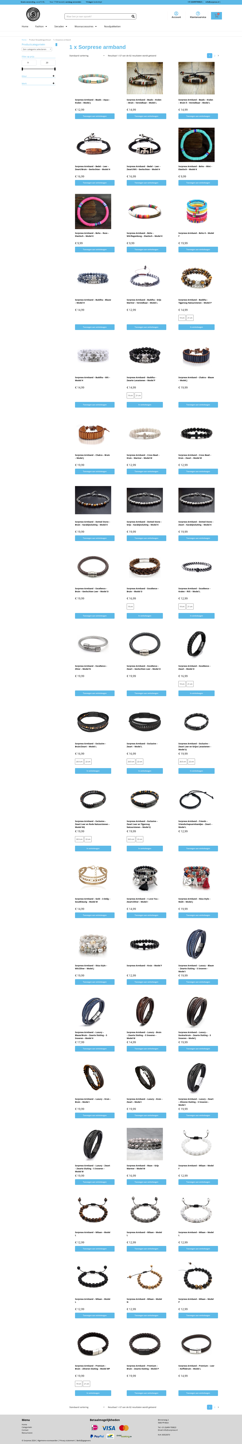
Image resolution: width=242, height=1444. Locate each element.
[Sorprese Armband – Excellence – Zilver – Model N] (93, 644)
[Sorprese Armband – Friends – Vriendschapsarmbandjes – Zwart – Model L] (196, 800)
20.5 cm (79, 761)
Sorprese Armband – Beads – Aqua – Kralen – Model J (92, 101)
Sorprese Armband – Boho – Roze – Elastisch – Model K (92, 234)
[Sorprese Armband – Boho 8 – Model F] (196, 211)
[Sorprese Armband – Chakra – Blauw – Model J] (196, 356)
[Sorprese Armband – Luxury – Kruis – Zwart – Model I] (145, 1077)
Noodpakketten (112, 26)
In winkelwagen (196, 327)
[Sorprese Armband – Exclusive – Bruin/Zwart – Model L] (93, 722)
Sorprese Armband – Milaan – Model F (196, 1167)
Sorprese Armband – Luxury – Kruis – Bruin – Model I (93, 1100)
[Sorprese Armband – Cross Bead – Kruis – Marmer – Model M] (145, 433)
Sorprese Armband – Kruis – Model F (144, 965)
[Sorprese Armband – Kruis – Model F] (145, 944)
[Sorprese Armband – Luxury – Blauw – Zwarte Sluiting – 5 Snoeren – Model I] (196, 944)
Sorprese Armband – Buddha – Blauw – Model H (93, 301)
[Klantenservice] (198, 13)
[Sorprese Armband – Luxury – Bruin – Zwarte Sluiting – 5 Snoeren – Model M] (145, 1011)
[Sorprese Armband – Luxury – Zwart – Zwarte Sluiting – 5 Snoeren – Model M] (93, 1144)
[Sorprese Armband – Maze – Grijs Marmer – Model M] (145, 1144)
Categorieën (27, 1427)
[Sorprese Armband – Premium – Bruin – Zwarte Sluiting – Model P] (145, 1344)
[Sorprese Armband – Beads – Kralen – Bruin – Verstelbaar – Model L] (145, 78)
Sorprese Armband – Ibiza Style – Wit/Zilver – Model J (91, 967)
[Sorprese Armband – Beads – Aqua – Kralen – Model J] (93, 78)
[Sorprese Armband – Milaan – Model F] (196, 1144)
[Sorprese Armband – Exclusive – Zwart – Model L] (145, 722)
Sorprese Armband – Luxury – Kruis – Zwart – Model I (145, 1100)
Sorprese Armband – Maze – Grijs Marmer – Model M (143, 1167)
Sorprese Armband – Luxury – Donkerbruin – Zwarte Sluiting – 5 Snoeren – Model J (194, 1035)
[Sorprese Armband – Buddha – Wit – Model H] (93, 356)
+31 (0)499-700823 (168, 1427)
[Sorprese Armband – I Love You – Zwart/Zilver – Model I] (145, 877)
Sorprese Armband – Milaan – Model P (196, 1300)
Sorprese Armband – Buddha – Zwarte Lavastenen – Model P (141, 379)
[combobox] (37, 49)
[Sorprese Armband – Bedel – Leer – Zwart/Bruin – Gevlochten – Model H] (93, 145)
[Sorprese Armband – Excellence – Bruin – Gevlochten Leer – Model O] (93, 567)
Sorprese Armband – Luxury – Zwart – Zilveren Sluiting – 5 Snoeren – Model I (195, 1102)
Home (25, 26)
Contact (25, 1430)
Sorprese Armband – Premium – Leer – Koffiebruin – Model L (196, 1367)
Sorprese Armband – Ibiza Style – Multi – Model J (194, 900)
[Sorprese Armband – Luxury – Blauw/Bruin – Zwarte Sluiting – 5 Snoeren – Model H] (93, 1011)
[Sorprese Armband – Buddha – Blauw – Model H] (93, 278)
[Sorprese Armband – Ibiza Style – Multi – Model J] (196, 877)
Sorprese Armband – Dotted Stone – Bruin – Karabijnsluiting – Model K (92, 523)
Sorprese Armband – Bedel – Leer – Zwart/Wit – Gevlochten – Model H (143, 168)
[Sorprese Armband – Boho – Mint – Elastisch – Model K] (196, 145)
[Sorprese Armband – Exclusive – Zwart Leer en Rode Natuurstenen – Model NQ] (93, 800)
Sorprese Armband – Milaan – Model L (92, 1234)
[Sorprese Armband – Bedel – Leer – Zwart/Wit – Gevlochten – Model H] (145, 145)
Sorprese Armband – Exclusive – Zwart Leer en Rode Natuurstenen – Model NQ (92, 824)
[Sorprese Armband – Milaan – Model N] (145, 1277)
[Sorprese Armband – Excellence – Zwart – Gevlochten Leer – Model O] (145, 644)
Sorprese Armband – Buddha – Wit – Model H (92, 379)
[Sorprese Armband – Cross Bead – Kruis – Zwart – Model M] (196, 433)
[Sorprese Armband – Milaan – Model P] (196, 1277)
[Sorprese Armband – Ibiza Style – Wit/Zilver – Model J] (93, 944)
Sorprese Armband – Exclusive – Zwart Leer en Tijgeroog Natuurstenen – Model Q (142, 824)
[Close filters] (56, 44)
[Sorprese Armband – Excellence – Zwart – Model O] (196, 644)
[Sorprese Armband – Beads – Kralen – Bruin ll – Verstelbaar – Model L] (196, 78)
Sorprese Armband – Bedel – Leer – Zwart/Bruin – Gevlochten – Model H (92, 168)
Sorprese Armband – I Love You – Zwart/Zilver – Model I (143, 900)
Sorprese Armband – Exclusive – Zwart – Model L (142, 745)
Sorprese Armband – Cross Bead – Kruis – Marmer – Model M (143, 456)
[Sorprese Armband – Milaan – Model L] (93, 1211)
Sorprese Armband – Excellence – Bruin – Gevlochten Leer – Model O (91, 590)
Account (176, 17)
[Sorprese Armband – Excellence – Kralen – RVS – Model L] (196, 567)
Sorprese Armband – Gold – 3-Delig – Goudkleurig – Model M (92, 900)
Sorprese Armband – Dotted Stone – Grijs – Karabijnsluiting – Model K (144, 523)
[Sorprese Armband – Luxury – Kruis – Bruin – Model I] (93, 1077)
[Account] (176, 13)
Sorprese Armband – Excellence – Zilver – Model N (91, 667)
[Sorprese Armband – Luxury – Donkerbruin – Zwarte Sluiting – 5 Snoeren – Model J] (196, 1011)
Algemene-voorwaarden (47, 1440)
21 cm (189, 318)
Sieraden (59, 26)
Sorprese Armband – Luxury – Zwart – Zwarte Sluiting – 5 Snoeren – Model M (92, 1168)
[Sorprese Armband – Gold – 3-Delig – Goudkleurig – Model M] (93, 877)
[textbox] (37, 49)
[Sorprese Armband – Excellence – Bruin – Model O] (145, 567)
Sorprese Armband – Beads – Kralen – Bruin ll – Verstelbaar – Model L (195, 101)
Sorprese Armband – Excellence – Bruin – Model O (143, 590)
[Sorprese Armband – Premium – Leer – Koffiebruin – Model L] (196, 1344)
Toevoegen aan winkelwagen (95, 116)
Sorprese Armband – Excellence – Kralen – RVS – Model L (194, 590)
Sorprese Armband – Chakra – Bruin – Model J (92, 456)
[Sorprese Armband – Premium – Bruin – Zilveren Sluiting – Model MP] (93, 1344)
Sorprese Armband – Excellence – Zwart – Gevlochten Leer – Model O (144, 667)
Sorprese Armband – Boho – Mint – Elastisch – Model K (195, 168)
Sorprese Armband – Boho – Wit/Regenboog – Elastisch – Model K (144, 234)
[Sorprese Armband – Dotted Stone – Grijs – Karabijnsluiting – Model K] (145, 500)
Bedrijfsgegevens (83, 1440)
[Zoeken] (133, 16)
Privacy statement (67, 1440)
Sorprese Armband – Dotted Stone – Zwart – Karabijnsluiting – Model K (195, 523)
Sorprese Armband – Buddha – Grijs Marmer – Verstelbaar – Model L (144, 301)
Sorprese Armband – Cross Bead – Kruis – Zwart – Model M (194, 456)
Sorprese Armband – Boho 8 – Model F (196, 234)
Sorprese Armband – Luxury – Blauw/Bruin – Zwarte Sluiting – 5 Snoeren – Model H (91, 1035)
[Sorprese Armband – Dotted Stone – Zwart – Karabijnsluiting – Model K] (196, 500)
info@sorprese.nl (170, 1430)
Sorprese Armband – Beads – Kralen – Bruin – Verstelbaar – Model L (144, 101)
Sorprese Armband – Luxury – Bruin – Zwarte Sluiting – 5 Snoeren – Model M (144, 1035)
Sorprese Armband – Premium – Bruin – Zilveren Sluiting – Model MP (92, 1367)
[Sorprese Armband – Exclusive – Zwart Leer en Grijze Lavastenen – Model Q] (196, 722)
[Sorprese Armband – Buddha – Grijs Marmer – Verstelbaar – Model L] (145, 278)
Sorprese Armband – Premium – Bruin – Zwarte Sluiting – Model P (143, 1367)
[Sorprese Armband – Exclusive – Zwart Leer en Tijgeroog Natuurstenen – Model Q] (145, 800)
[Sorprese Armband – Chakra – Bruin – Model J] (93, 433)
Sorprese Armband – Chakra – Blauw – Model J (196, 379)
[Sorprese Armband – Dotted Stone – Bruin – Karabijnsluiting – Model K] (93, 500)
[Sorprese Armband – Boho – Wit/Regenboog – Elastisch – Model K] (145, 211)
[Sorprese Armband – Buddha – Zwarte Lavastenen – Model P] (145, 356)
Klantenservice (198, 17)
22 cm (87, 761)
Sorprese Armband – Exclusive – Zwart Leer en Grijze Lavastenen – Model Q (194, 746)
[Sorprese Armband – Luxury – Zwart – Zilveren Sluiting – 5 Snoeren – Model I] (196, 1077)
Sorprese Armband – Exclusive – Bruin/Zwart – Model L (90, 745)
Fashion (39, 26)
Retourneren (27, 1433)
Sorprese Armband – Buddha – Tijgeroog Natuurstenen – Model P (195, 301)
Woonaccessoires (84, 26)
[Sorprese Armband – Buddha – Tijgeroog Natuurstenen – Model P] (196, 278)
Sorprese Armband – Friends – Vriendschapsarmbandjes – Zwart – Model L (195, 824)
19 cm (182, 318)
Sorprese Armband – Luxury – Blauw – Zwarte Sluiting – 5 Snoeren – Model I (196, 968)
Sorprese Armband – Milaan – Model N (144, 1300)
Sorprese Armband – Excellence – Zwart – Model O (194, 667)
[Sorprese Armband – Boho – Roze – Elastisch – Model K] (93, 211)
